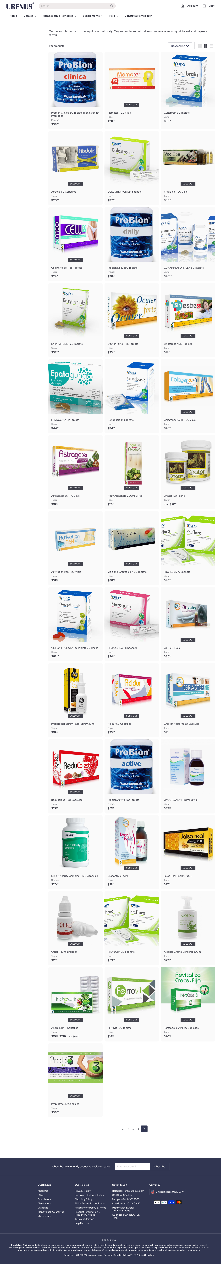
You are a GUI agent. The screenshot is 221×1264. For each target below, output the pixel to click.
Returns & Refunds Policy (89, 1195)
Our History (44, 1199)
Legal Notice (82, 1223)
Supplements (91, 15)
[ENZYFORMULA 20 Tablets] (75, 320)
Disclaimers (44, 1203)
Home (13, 15)
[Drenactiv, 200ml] (131, 852)
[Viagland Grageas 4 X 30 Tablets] (131, 548)
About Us (43, 1190)
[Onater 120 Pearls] (188, 472)
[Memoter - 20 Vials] (131, 89)
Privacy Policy (83, 1190)
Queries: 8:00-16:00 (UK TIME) (126, 1216)
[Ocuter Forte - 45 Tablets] (131, 320)
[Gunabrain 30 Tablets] (188, 89)
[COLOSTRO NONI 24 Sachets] (131, 168)
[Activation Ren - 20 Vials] (75, 548)
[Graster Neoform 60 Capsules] (188, 700)
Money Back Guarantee (51, 1212)
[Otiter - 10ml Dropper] (75, 928)
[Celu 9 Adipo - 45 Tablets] (75, 244)
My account (44, 1216)
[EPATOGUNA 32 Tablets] (75, 396)
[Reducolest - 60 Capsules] (75, 776)
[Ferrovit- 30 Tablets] (131, 1004)
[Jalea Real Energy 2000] (188, 852)
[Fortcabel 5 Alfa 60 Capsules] (188, 1004)
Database (43, 1207)
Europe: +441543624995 (125, 1199)
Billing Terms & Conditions (90, 1203)
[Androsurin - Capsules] (75, 1004)
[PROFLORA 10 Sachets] (188, 548)
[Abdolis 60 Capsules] (75, 168)
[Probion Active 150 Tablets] (131, 776)
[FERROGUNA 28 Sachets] (131, 624)
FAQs (41, 1195)
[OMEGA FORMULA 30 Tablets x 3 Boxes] (75, 624)
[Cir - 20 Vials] (188, 624)
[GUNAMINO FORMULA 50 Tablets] (188, 244)
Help (112, 15)
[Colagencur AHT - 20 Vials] (188, 396)
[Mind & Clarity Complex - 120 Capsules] (75, 852)
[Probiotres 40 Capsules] (75, 1080)
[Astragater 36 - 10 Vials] (75, 472)
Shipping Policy (83, 1199)
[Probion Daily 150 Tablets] (131, 244)
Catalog (29, 15)
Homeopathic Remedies (58, 15)
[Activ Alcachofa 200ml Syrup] (131, 472)
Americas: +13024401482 (126, 1203)
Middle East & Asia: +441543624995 (123, 1209)
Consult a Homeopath (138, 15)
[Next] (144, 1128)
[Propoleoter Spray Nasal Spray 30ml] (75, 700)
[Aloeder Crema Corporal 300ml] (188, 928)
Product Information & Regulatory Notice (87, 1213)
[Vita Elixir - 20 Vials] (188, 168)
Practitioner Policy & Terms (90, 1207)
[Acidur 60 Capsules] (131, 700)
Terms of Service (84, 1219)
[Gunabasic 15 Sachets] (131, 396)
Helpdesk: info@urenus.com (128, 1190)
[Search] (112, 6)
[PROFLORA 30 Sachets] (131, 928)
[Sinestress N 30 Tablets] (188, 320)
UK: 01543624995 (122, 1195)
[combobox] (77, 6)
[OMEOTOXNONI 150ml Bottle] (188, 776)
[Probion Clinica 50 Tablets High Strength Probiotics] (75, 90)
